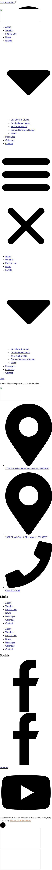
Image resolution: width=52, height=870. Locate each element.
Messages (10, 137)
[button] (26, 200)
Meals (13, 133)
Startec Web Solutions (20, 820)
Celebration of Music (20, 123)
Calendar (9, 140)
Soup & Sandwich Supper (23, 130)
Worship (9, 30)
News (8, 37)
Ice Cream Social (19, 126)
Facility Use (11, 34)
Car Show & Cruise (20, 120)
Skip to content (7, 2)
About (8, 27)
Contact (9, 143)
